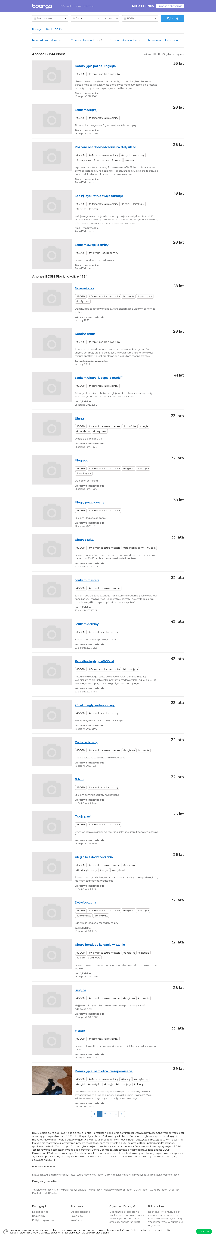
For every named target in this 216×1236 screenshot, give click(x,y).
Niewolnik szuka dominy (46, 40)
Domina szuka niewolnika (124, 40)
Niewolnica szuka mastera (163, 40)
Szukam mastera (87, 580)
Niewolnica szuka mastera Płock (160, 1174)
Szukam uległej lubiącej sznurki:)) (99, 378)
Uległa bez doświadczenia (94, 857)
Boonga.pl (38, 29)
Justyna (80, 990)
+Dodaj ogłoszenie (170, 6)
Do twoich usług (86, 742)
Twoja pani (83, 816)
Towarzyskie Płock (42, 1189)
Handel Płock (48, 1192)
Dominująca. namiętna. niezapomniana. (104, 1071)
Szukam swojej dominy (92, 245)
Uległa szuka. (84, 540)
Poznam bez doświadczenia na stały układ (105, 147)
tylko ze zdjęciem (175, 54)
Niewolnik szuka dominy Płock (49, 1174)
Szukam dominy (87, 624)
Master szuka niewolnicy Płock (86, 1174)
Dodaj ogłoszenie (81, 1211)
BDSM (58, 29)
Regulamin (38, 1215)
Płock (49, 29)
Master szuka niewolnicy (85, 40)
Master (80, 1030)
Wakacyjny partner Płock (118, 1189)
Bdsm (79, 779)
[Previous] (94, 1114)
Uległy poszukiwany (89, 502)
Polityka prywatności (43, 1220)
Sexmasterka (84, 288)
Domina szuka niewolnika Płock (123, 1174)
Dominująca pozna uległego (95, 66)
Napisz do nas (40, 1211)
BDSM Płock (141, 1189)
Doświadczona (85, 902)
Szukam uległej (86, 110)
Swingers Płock (158, 1189)
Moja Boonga (143, 5)
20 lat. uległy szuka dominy (95, 705)
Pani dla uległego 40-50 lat (94, 661)
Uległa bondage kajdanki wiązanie (100, 944)
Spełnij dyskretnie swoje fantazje (99, 196)
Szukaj (174, 18)
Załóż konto (77, 1220)
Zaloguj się (77, 1215)
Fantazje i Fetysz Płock (89, 1189)
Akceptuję (204, 1231)
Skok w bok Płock (64, 1189)
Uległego (81, 460)
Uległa (79, 418)
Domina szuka (85, 334)
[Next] (121, 1114)
